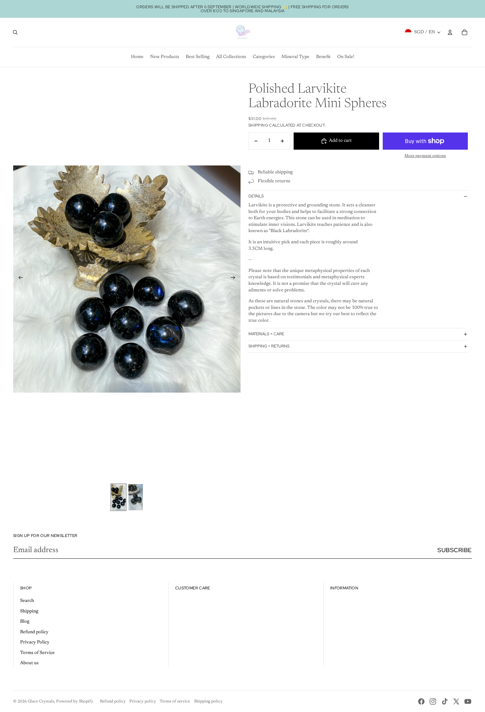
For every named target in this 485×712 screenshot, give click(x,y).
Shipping (29, 611)
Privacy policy (142, 701)
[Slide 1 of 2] (118, 497)
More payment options (425, 156)
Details (256, 196)
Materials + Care (266, 334)
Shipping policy (208, 701)
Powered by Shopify (74, 701)
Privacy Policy (34, 642)
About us (29, 663)
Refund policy (34, 632)
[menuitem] (137, 57)
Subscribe (454, 550)
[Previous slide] (18, 279)
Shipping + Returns (268, 346)
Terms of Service (37, 653)
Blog (24, 621)
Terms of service (175, 701)
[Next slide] (235, 279)
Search (27, 601)
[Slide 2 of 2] (135, 497)
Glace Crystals (41, 701)
